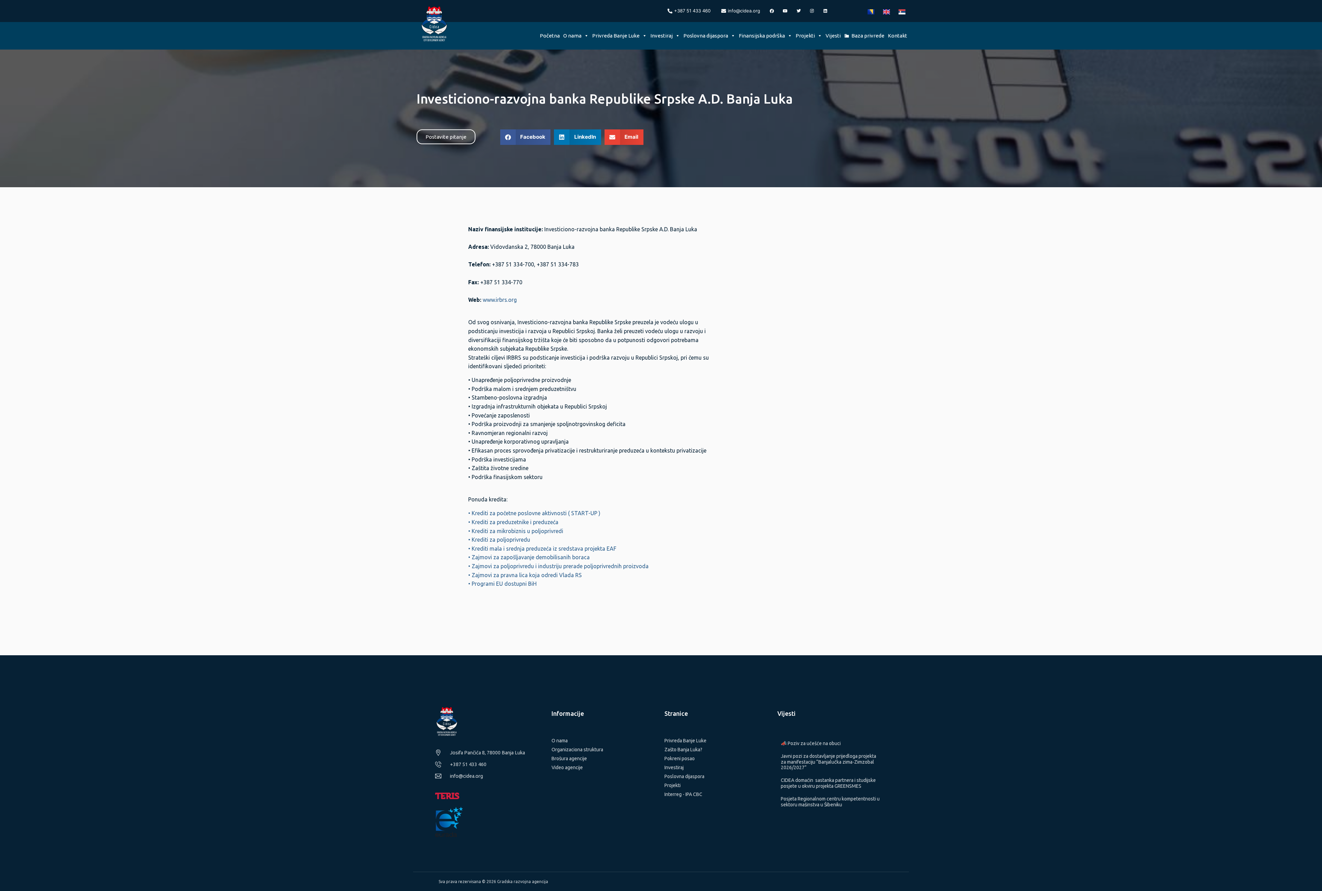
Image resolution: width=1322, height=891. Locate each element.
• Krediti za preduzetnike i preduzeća (513, 522)
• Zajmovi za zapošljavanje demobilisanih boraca (529, 557)
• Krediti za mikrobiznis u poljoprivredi (515, 531)
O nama (572, 36)
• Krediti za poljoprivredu (499, 540)
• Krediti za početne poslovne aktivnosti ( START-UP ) (534, 513)
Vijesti (833, 36)
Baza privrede (867, 36)
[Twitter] (799, 11)
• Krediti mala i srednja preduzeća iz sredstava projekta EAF (542, 548)
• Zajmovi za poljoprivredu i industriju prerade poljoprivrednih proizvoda (558, 566)
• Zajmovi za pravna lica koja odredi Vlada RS (525, 575)
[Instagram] (812, 11)
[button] (525, 137)
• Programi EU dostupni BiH (502, 584)
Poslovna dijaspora (705, 36)
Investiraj (661, 36)
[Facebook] (772, 11)
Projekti (805, 36)
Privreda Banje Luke (616, 36)
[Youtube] (785, 11)
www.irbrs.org (500, 300)
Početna (550, 36)
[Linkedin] (825, 11)
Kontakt (897, 36)
